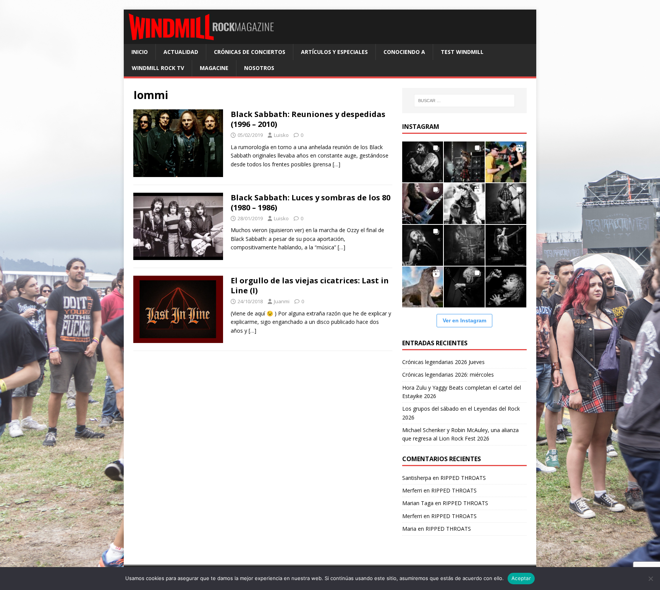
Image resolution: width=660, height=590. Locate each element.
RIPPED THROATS (463, 477)
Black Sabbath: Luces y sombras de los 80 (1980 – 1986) (310, 202)
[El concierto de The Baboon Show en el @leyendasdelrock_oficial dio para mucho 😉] (505, 161)
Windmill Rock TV (158, 68)
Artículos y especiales (334, 51)
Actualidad (180, 51)
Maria (409, 528)
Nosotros (259, 68)
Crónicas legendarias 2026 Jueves (443, 362)
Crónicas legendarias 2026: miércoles (448, 374)
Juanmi (282, 301)
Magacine (214, 68)
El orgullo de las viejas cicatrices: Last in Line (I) (310, 285)
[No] (650, 578)
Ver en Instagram (464, 320)
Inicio (139, 51)
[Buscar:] (464, 100)
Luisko (281, 135)
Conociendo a (404, 51)
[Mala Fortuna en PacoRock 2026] (505, 203)
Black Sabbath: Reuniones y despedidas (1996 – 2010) (308, 119)
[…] (336, 164)
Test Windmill (462, 51)
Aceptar (521, 578)
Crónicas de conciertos (249, 51)
